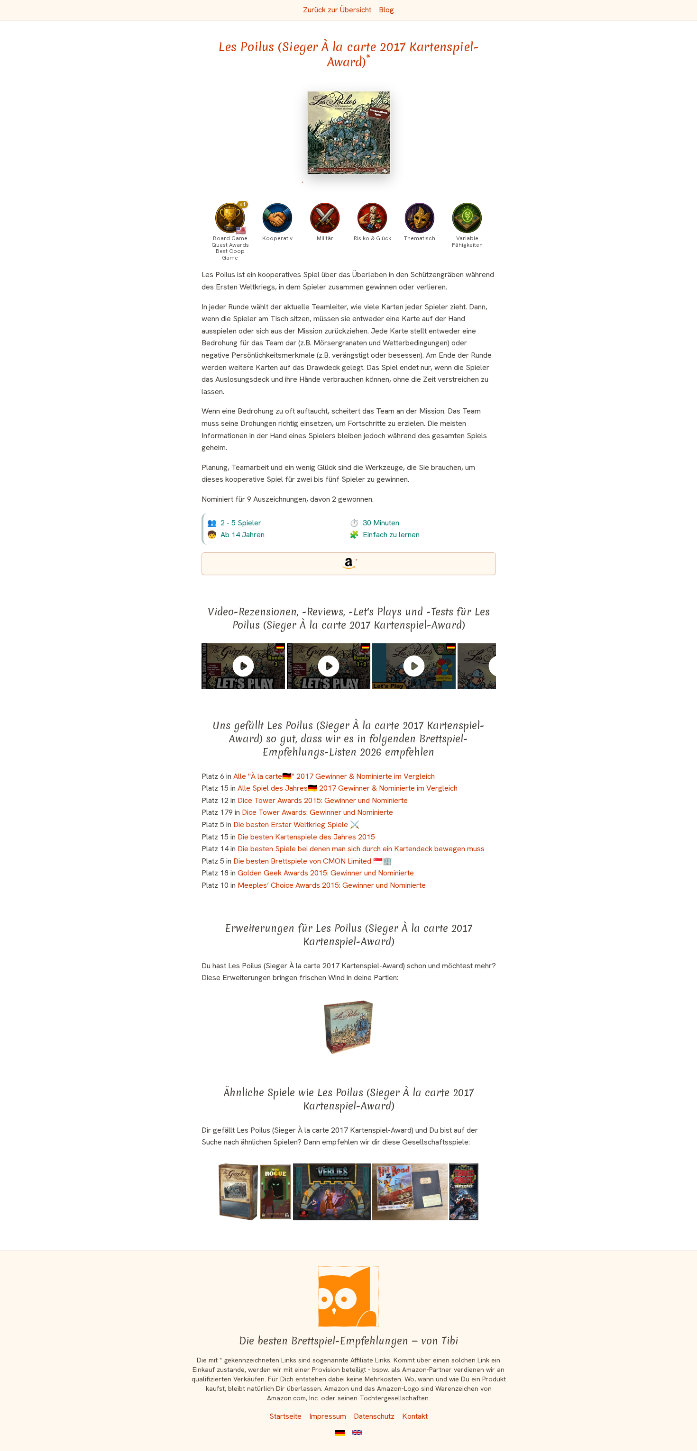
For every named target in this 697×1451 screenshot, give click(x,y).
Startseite (285, 1416)
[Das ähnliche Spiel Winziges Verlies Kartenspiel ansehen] (332, 1191)
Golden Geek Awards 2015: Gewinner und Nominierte (326, 873)
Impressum (327, 1416)
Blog (386, 10)
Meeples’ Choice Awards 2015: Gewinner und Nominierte (332, 885)
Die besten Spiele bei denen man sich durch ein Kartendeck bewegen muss (361, 849)
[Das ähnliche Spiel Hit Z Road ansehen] (410, 1191)
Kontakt (415, 1416)
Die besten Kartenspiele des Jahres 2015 (306, 837)
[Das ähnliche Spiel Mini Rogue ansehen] (275, 1191)
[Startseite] (348, 1296)
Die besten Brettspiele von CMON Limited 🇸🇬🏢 (312, 861)
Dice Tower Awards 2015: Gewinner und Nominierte (323, 800)
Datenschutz (374, 1416)
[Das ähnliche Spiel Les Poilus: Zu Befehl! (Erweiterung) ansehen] (348, 1027)
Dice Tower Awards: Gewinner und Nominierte (317, 812)
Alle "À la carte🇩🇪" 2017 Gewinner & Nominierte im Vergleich (334, 776)
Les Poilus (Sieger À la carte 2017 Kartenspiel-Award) (349, 54)
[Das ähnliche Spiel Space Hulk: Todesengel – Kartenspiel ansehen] (464, 1191)
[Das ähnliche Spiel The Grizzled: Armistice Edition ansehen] (238, 1191)
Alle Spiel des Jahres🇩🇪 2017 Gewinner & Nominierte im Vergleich (348, 788)
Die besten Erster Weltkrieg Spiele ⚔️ (296, 824)
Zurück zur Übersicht (337, 10)
